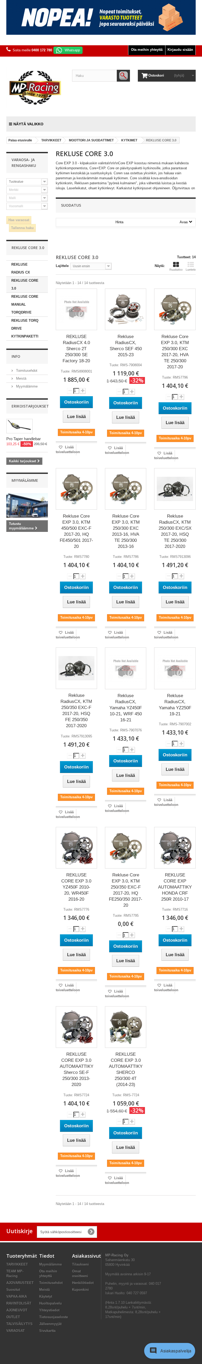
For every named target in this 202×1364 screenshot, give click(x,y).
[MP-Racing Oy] (35, 87)
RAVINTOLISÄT (18, 1303)
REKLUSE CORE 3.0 (24, 284)
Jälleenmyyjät (50, 1324)
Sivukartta (47, 1331)
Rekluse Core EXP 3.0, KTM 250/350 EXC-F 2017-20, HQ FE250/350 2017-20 (125, 890)
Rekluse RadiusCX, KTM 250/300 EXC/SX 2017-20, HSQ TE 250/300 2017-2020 (175, 531)
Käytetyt (45, 1296)
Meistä (20, 378)
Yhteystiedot (49, 1310)
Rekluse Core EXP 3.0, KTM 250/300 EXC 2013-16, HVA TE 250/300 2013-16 (126, 531)
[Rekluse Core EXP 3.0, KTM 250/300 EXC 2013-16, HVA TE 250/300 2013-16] (126, 488)
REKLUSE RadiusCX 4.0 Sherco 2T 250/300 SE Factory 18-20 (76, 348)
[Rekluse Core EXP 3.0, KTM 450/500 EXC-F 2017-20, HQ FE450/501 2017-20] (76, 488)
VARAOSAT (15, 1331)
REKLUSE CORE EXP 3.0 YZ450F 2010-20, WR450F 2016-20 (76, 887)
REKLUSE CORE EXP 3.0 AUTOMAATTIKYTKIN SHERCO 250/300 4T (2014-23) (125, 1069)
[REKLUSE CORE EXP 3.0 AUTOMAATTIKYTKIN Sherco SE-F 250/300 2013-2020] (76, 1027)
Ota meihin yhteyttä (147, 50)
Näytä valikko (28, 124)
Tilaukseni (80, 1264)
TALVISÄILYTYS (19, 1324)
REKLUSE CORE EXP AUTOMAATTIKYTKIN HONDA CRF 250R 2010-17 (174, 887)
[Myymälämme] (27, 505)
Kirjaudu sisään (180, 50)
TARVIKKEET (17, 1264)
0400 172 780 (42, 50)
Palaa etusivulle (20, 140)
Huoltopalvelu (50, 1303)
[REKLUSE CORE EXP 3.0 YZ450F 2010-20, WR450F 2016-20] (76, 848)
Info (16, 356)
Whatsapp (72, 50)
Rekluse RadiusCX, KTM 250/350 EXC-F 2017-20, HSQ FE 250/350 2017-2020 (76, 710)
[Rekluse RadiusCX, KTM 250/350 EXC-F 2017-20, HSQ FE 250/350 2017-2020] (76, 668)
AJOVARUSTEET (20, 1283)
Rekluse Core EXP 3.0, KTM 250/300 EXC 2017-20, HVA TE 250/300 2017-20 (175, 351)
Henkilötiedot (83, 1283)
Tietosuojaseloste (53, 1317)
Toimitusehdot (26, 371)
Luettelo (191, 269)
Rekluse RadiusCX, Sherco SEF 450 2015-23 (126, 345)
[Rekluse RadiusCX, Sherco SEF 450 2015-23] (126, 309)
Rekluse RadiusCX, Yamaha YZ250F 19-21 (175, 704)
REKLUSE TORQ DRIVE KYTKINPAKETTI (24, 328)
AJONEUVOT (16, 1310)
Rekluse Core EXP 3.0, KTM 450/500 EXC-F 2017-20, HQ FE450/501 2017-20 (76, 531)
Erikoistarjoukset (30, 406)
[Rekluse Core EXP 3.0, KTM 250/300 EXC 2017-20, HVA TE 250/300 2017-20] (175, 309)
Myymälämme (26, 386)
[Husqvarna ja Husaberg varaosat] (101, 17)
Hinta (151, 222)
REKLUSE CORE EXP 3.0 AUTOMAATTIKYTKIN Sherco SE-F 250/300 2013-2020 (76, 1069)
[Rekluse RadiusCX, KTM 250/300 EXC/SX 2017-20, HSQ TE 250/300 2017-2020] (175, 489)
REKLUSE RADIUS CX (20, 268)
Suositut (13, 1290)
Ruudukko (176, 269)
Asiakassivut (86, 1256)
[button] (169, 1351)
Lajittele (62, 266)
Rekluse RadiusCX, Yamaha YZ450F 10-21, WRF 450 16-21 (125, 707)
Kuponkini (80, 1290)
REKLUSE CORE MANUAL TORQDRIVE (24, 304)
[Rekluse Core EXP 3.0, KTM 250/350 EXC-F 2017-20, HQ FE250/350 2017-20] (126, 847)
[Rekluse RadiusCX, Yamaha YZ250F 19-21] (175, 668)
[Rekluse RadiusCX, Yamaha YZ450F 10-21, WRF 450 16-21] (126, 668)
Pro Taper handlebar (23, 439)
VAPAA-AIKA (16, 1296)
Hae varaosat (18, 220)
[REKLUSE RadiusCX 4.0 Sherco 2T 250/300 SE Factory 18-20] (76, 309)
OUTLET (13, 1317)
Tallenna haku (22, 228)
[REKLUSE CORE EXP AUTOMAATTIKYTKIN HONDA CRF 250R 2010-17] (175, 848)
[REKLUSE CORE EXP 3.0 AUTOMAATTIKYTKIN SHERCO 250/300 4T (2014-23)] (126, 1027)
